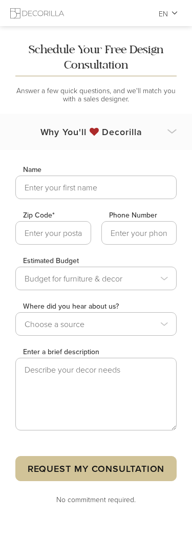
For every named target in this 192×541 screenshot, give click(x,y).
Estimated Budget (51, 260)
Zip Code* (39, 215)
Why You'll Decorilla (91, 131)
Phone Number (133, 215)
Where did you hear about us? (71, 306)
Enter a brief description (61, 351)
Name (32, 169)
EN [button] (163, 13)
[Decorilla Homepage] (37, 13)
